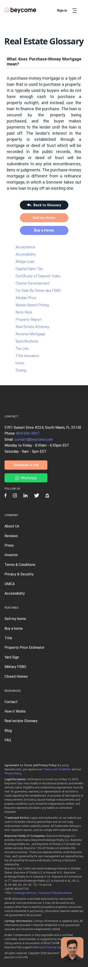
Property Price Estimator (24, 647)
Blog (8, 730)
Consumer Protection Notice (55, 893)
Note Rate (24, 312)
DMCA (10, 584)
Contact (11, 702)
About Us (12, 526)
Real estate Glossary (21, 721)
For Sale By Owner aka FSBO (38, 290)
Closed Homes (16, 676)
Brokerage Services (24, 893)
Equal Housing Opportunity (54, 947)
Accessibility (26, 254)
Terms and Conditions (57, 769)
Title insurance (27, 356)
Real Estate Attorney (32, 327)
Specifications (27, 341)
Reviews (11, 536)
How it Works (15, 711)
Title (8, 638)
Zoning (21, 370)
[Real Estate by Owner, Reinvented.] (20, 10)
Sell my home (15, 619)
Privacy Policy (13, 773)
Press (9, 545)
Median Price (26, 298)
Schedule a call (26, 465)
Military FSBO (15, 667)
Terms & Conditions (20, 564)
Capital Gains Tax (29, 269)
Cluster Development (33, 283)
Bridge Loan (25, 261)
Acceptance (25, 247)
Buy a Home (44, 230)
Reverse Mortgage (30, 334)
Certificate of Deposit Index (38, 276)
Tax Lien (22, 348)
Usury (20, 363)
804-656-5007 (27, 433)
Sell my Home (44, 218)
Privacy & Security (19, 574)
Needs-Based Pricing (32, 305)
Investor (11, 555)
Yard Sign (12, 657)
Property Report (29, 319)
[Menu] (74, 10)
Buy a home (14, 628)
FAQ (8, 740)
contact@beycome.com (33, 439)
